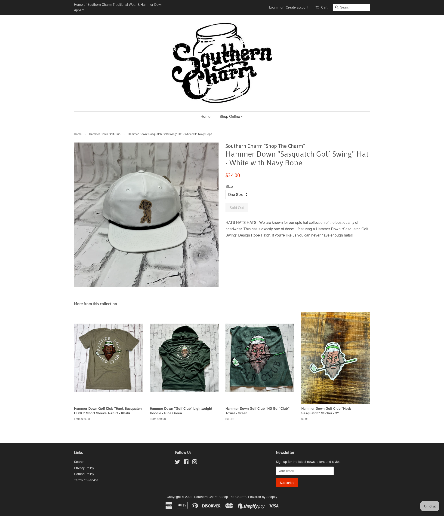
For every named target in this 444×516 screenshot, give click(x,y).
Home (205, 116)
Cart (324, 7)
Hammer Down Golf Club (104, 134)
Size (229, 186)
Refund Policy (84, 473)
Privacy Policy (84, 467)
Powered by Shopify (262, 496)
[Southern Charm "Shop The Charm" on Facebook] (186, 462)
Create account (297, 7)
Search (79, 461)
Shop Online (230, 116)
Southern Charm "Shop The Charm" (220, 496)
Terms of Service (86, 480)
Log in (273, 7)
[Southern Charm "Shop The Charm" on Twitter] (177, 462)
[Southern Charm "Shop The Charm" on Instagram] (194, 462)
